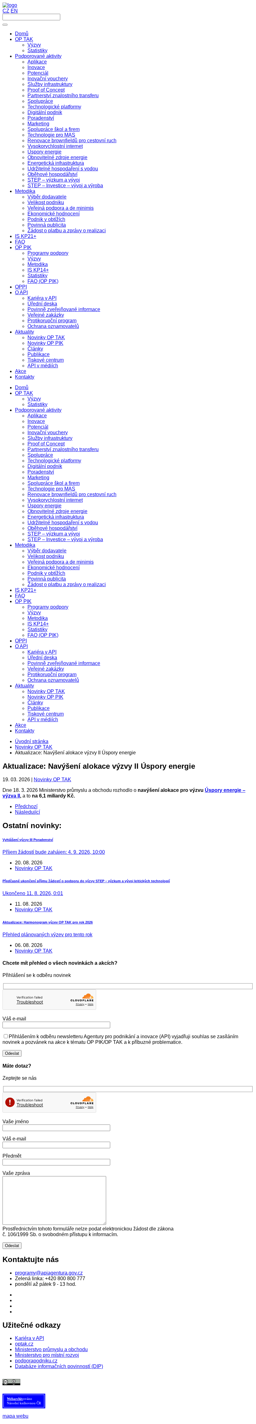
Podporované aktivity (38, 410)
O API (21, 646)
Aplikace (37, 415)
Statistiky (37, 404)
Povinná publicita (46, 578)
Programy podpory (47, 607)
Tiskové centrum (45, 714)
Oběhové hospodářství (52, 528)
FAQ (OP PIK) (42, 635)
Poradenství (40, 472)
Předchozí (26, 806)
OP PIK (23, 601)
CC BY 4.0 (158, 1382)
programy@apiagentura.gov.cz (49, 1273)
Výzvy (34, 398)
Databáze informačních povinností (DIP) (59, 1366)
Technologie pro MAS (51, 488)
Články (35, 702)
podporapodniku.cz (36, 1360)
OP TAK (24, 393)
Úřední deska (42, 657)
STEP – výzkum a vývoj (53, 533)
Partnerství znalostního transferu (63, 449)
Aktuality (24, 685)
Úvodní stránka (31, 741)
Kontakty (24, 730)
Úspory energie (44, 505)
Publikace (38, 708)
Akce (20, 725)
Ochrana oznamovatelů (53, 680)
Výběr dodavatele (46, 550)
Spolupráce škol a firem (53, 483)
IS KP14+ (38, 623)
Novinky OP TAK (46, 691)
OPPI (21, 640)
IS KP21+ (25, 590)
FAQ (20, 595)
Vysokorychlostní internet (55, 500)
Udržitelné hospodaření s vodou (62, 522)
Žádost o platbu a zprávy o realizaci (66, 584)
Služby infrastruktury (49, 438)
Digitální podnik (44, 466)
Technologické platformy (54, 460)
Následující (27, 812)
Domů (21, 387)
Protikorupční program (51, 674)
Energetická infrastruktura (55, 517)
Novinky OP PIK (45, 697)
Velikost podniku (45, 556)
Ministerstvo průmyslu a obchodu (51, 1349)
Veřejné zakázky (45, 669)
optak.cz (24, 1343)
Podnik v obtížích (46, 573)
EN (14, 10)
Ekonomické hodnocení (53, 567)
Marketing (38, 477)
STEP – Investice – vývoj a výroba (65, 539)
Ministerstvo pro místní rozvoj (47, 1355)
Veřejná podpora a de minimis (60, 562)
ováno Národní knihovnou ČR (24, 1401)
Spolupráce (40, 455)
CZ (5, 10)
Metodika (25, 545)
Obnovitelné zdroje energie (57, 511)
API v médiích (42, 719)
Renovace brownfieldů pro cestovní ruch (71, 494)
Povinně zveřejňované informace (63, 663)
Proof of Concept (46, 443)
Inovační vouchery (47, 432)
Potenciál (37, 427)
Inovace (36, 421)
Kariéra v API (42, 652)
